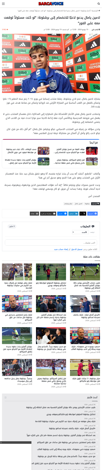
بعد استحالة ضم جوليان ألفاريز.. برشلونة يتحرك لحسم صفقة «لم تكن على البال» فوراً (51, 317)
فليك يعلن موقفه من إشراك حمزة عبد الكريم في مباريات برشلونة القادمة (18, 285)
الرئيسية (95, 10)
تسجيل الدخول (76, 249)
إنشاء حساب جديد (61, 249)
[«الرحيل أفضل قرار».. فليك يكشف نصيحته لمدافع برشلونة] (85, 303)
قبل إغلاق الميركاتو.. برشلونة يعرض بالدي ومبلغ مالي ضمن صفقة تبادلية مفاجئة (51, 381)
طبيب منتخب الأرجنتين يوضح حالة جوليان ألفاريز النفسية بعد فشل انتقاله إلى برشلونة (86, 285)
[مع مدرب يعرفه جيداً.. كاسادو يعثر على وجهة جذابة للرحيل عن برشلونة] (51, 335)
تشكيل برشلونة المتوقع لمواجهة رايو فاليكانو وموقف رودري (51, 284)
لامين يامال (78, 203)
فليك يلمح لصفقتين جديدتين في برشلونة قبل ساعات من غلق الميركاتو (18, 317)
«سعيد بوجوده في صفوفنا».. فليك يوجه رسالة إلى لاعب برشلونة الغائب (85, 348)
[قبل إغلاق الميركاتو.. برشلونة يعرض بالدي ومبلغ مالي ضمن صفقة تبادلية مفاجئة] (51, 367)
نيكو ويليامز (68, 203)
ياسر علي (95, 29)
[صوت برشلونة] (51, 3)
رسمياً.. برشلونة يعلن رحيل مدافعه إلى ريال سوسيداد (18, 380)
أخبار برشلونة (85, 10)
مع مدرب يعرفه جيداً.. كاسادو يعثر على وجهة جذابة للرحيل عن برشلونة (51, 348)
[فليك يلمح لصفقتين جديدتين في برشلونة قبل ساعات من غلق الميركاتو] (17, 303)
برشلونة (87, 203)
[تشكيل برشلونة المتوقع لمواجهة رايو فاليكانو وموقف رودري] (51, 271)
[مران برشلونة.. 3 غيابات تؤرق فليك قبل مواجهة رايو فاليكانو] (85, 367)
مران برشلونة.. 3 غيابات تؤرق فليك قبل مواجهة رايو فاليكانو (86, 380)
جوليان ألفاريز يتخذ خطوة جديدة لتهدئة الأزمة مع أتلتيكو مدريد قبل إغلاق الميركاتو (17, 349)
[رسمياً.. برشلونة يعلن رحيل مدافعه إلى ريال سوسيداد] (17, 367)
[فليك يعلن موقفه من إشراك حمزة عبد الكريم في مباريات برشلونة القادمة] (17, 271)
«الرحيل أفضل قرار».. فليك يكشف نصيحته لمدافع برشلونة (86, 316)
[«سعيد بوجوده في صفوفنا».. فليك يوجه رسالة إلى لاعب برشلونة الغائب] (85, 335)
